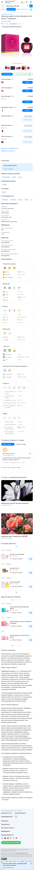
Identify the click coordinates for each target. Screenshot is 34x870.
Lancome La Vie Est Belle (17, 554)
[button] (3, 68)
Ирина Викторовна (9, 453)
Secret (18, 671)
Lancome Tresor (14, 568)
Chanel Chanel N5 (15, 582)
